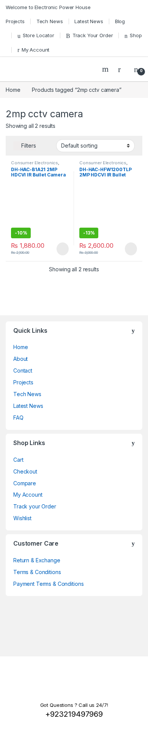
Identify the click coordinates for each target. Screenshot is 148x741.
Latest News (88, 21)
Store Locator (38, 35)
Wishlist (22, 518)
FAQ (18, 417)
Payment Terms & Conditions (48, 584)
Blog (120, 21)
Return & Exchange (36, 560)
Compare (24, 483)
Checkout (25, 471)
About (20, 359)
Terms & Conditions (37, 572)
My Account (35, 50)
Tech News (49, 21)
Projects (15, 21)
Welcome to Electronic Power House (48, 7)
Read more (62, 248)
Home (13, 90)
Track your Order (34, 506)
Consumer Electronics (34, 162)
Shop (136, 35)
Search (106, 69)
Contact (22, 370)
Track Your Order (92, 35)
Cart (18, 459)
